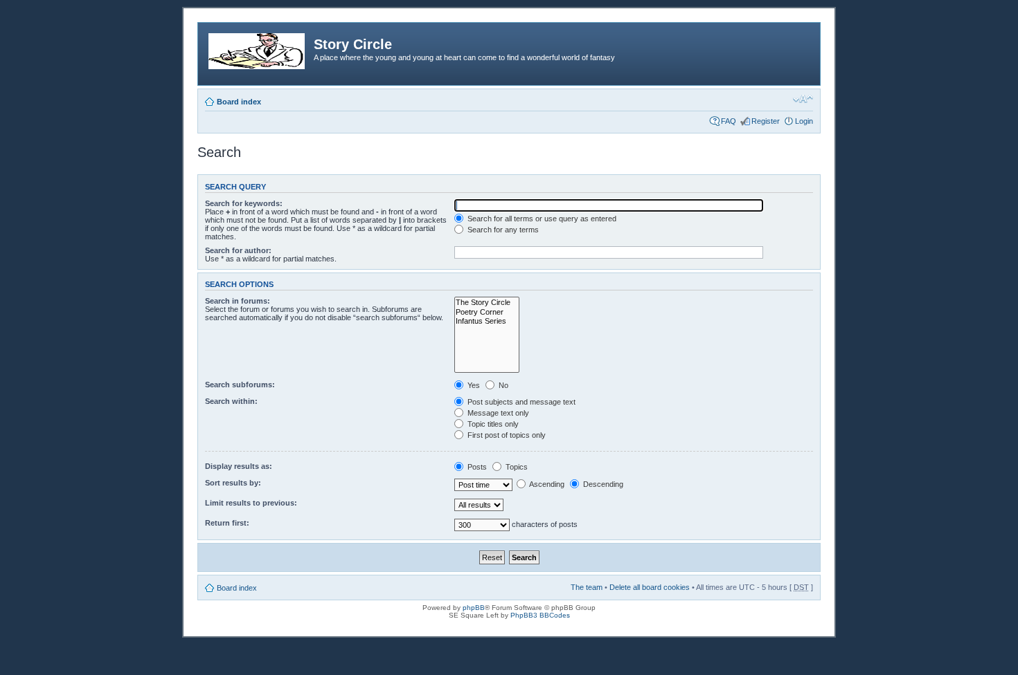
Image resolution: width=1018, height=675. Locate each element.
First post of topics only (505, 435)
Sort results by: (233, 483)
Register (765, 121)
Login (804, 121)
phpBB (474, 607)
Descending (602, 484)
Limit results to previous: (251, 503)
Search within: (231, 401)
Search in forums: (237, 301)
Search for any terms (502, 229)
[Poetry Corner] (487, 312)
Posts (476, 467)
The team (586, 587)
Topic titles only (492, 424)
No (502, 385)
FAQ (728, 121)
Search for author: (238, 250)
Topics (515, 467)
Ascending (546, 484)
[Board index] (258, 48)
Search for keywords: (244, 203)
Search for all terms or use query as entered (540, 218)
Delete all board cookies (649, 587)
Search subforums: (240, 384)
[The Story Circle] (487, 302)
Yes (472, 385)
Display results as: (238, 466)
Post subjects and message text (520, 402)
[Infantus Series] (487, 321)
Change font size (803, 99)
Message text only (497, 413)
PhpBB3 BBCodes (540, 615)
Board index (239, 102)
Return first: (227, 523)
